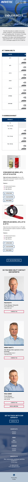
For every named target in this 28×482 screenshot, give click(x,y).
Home (3, 24)
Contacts (14, 450)
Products (8, 24)
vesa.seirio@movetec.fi (9, 397)
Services (14, 433)
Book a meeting (14, 406)
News (14, 440)
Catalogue (9, 193)
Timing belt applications (16, 24)
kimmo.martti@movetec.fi (9, 353)
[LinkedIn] (14, 475)
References (14, 441)
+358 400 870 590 (8, 354)
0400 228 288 (7, 399)
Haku (18, 2)
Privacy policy (14, 477)
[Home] (7, 2)
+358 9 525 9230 (14, 465)
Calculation (9, 197)
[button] (24, 2)
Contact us (14, 311)
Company (14, 448)
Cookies (14, 479)
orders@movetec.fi (15, 466)
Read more (9, 200)
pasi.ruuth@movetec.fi (9, 306)
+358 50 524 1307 (8, 308)
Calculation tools (14, 260)
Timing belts (5, 25)
